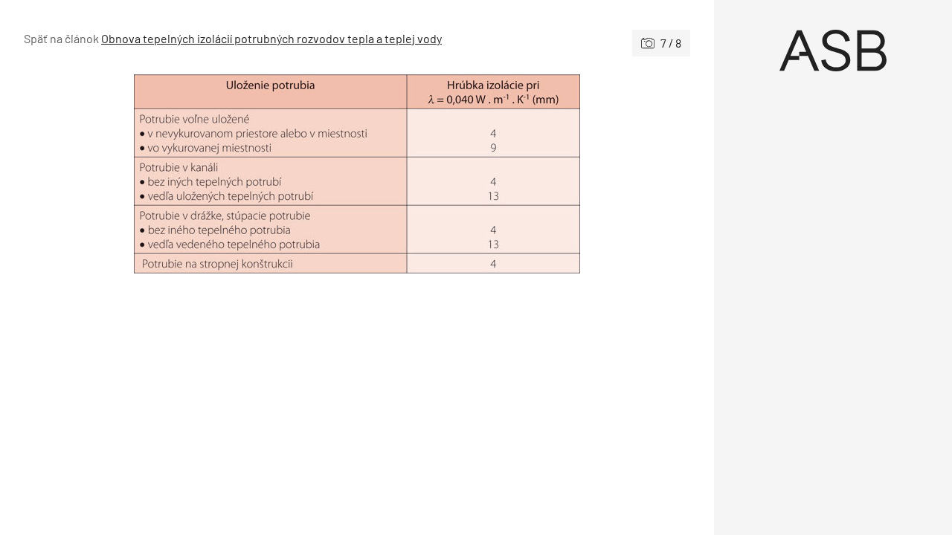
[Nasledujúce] (523, 173)
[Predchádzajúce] (190, 173)
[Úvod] (833, 50)
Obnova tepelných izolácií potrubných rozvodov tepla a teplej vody (271, 38)
